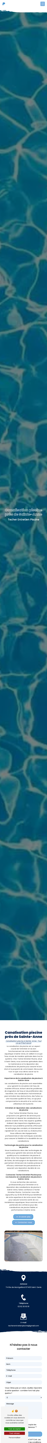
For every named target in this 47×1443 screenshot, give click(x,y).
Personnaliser (14, 1437)
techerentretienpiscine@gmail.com (23, 1325)
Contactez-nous (25, 1222)
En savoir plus (24, 1216)
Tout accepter (14, 1429)
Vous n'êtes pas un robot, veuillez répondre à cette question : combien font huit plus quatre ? (23, 1390)
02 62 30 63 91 (23, 1306)
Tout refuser (14, 1433)
